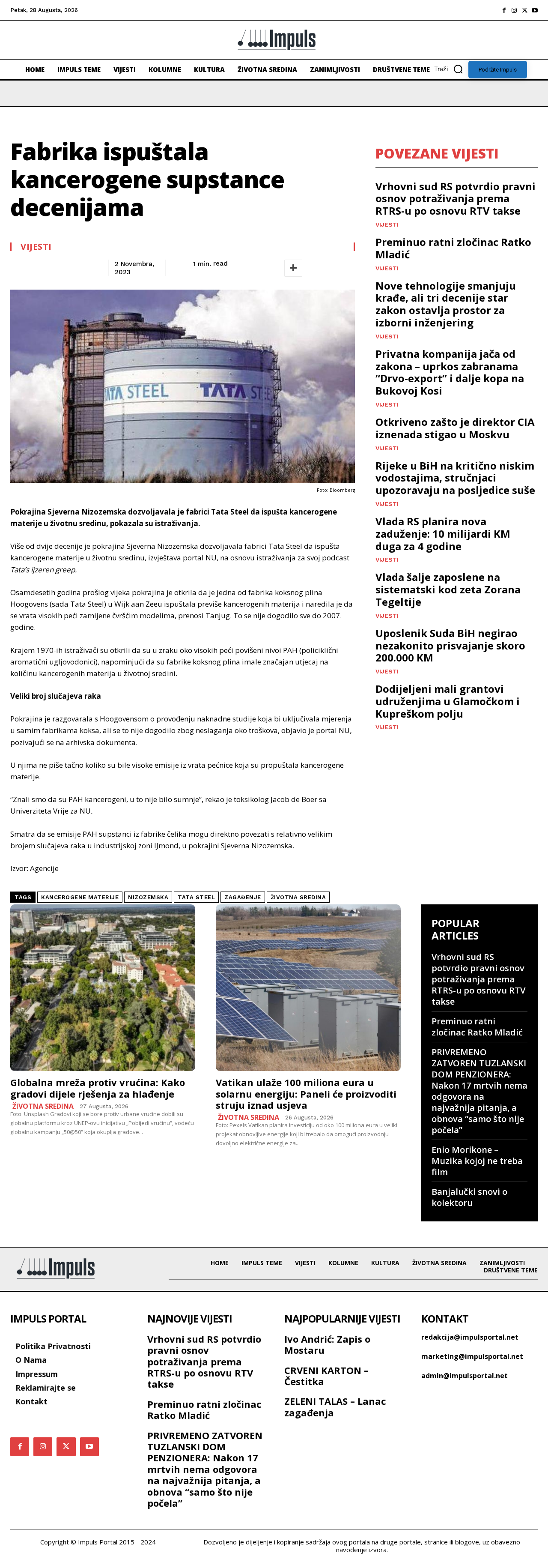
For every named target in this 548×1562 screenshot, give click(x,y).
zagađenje (242, 897)
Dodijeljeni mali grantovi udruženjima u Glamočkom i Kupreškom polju (447, 701)
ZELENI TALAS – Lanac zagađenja (335, 1406)
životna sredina (298, 897)
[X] (524, 10)
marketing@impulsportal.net (472, 1356)
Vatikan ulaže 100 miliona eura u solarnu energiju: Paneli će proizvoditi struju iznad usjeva (306, 1093)
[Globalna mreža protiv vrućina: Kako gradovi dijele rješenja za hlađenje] (102, 987)
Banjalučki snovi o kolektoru (469, 1197)
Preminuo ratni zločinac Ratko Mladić (453, 248)
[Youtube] (535, 10)
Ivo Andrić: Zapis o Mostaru (327, 1344)
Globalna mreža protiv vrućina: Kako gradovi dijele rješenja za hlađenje (97, 1088)
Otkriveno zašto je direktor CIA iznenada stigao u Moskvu (455, 428)
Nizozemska (148, 897)
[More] (293, 268)
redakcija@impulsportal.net (469, 1337)
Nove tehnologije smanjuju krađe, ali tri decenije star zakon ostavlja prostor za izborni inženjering (445, 303)
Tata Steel (196, 897)
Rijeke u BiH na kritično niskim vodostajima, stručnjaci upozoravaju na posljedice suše (455, 477)
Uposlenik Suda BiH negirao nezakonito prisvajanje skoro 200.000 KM (450, 645)
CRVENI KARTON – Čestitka (326, 1376)
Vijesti (36, 246)
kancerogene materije (80, 897)
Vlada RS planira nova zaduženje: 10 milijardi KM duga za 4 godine (442, 533)
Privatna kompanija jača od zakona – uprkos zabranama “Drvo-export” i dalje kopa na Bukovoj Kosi (449, 372)
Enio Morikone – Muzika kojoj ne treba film (477, 1161)
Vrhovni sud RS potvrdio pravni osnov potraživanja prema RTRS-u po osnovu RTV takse (455, 198)
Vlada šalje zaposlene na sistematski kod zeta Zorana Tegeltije (448, 589)
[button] (451, 69)
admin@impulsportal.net (464, 1375)
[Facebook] (504, 10)
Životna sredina (43, 1106)
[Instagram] (514, 10)
